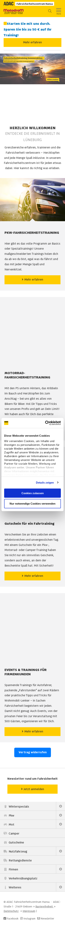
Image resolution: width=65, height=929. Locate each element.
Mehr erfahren (32, 42)
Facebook (12, 918)
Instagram (29, 918)
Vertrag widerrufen (33, 752)
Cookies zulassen (32, 493)
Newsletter (47, 918)
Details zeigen (45, 482)
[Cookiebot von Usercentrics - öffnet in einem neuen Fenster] (46, 423)
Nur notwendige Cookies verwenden (32, 503)
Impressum (29, 911)
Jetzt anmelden (33, 789)
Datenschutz (11, 911)
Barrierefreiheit (44, 906)
